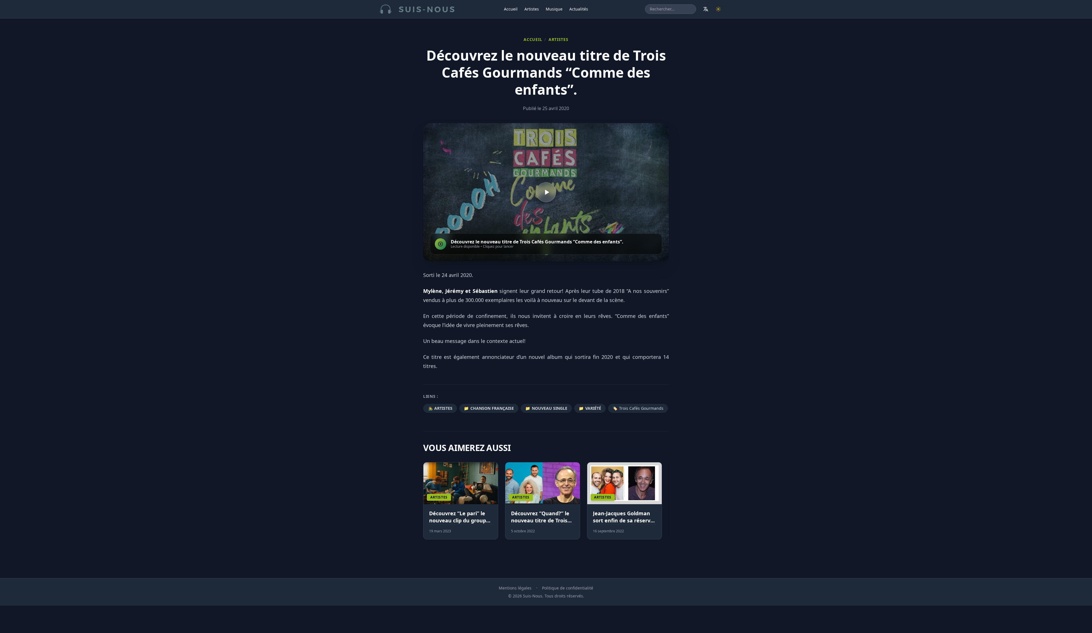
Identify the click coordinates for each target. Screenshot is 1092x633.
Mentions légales (515, 588)
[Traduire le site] (706, 9)
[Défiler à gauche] (426, 504)
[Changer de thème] (718, 9)
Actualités (578, 9)
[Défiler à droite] (666, 504)
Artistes (531, 9)
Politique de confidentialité (567, 588)
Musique (554, 9)
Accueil (511, 9)
